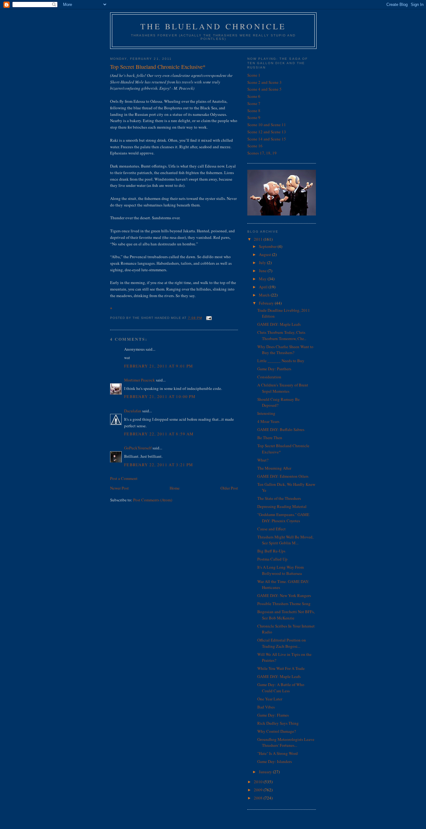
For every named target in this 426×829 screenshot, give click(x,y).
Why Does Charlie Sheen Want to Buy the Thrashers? (285, 350)
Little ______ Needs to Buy (280, 360)
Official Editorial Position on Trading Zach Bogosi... (281, 643)
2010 (259, 781)
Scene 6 (253, 96)
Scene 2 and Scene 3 (264, 82)
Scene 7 (253, 103)
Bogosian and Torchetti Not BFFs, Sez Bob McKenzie (286, 615)
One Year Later (269, 699)
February (267, 303)
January (266, 772)
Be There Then (269, 437)
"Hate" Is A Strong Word (277, 753)
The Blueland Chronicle (213, 26)
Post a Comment (124, 478)
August (265, 254)
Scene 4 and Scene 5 (264, 89)
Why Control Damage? (276, 731)
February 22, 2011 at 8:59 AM (159, 434)
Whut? (263, 460)
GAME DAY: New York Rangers (284, 595)
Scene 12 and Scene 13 (266, 132)
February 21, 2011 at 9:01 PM (158, 366)
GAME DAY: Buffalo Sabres (280, 429)
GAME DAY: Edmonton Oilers (282, 476)
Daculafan (132, 411)
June (263, 270)
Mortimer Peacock (139, 380)
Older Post (229, 488)
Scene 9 (253, 117)
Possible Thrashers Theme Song (284, 603)
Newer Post (119, 488)
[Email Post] (208, 318)
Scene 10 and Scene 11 (266, 124)
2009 (259, 790)
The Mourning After (274, 468)
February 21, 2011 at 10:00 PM (160, 396)
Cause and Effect (271, 529)
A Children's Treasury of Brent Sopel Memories (282, 388)
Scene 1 (253, 75)
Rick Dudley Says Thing (278, 723)
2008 (259, 798)
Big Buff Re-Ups (271, 551)
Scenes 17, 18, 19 (262, 153)
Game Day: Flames (273, 715)
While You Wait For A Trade (281, 668)
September (268, 246)
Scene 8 (253, 110)
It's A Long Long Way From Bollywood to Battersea (280, 570)
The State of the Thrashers (279, 498)
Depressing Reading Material (282, 506)
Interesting (266, 413)
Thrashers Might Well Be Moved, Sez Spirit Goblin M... (285, 540)
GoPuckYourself (138, 448)
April (264, 287)
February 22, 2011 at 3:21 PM (158, 464)
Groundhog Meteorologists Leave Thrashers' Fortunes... (285, 742)
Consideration (269, 377)
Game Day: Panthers (274, 369)
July (263, 262)
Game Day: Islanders (274, 761)
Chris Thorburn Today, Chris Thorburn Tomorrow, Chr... (281, 335)
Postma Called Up (272, 559)
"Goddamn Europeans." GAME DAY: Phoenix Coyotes (283, 517)
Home (175, 488)
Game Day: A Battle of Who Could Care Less (280, 688)
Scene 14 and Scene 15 (266, 139)
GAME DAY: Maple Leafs (279, 324)
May (263, 279)
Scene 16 (255, 146)
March (265, 295)
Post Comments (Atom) (152, 500)
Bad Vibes (266, 707)
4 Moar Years (268, 421)
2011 (259, 239)
